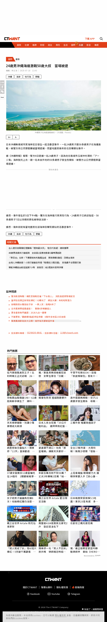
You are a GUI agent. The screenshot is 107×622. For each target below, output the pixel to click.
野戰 (37, 76)
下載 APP (90, 38)
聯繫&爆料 (46, 587)
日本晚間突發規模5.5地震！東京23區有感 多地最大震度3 (84, 499)
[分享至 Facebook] (2, 87)
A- (16, 137)
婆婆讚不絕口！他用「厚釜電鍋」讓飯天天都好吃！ (52, 449)
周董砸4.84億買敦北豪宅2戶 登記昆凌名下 (53, 524)
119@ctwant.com (69, 332)
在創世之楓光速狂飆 (81, 523)
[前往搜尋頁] (101, 38)
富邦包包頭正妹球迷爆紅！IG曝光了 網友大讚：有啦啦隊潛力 (41, 300)
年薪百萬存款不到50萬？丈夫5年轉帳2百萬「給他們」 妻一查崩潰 (52, 474)
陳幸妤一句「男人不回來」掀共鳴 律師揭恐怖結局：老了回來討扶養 (53, 550)
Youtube (55, 594)
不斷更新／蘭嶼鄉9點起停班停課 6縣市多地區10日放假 (38, 316)
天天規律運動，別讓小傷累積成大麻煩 (20, 424)
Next (2, 97)
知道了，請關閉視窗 (93, 609)
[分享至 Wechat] (2, 91)
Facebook (35, 594)
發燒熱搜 (79, 587)
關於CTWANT (30, 587)
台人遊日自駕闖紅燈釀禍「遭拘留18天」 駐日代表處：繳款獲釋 (38, 248)
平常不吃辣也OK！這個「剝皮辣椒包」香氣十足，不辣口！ (83, 374)
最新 (19, 45)
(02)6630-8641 (34, 332)
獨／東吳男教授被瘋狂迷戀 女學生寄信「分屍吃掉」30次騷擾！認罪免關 (52, 374)
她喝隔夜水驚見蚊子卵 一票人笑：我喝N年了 (33, 304)
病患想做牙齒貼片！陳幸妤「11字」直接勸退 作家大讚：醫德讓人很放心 (21, 449)
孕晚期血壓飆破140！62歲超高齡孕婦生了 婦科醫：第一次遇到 (22, 399)
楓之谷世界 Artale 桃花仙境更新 (21, 524)
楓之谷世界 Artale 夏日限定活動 (53, 499)
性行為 (28, 76)
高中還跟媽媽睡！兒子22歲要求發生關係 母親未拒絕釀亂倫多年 (84, 399)
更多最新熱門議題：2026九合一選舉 (28, 312)
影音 (89, 45)
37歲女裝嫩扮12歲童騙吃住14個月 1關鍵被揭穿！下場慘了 (21, 474)
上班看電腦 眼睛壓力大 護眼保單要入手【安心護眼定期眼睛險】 (84, 474)
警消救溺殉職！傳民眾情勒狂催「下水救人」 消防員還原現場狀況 (43, 296)
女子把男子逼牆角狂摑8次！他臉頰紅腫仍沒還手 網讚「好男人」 (22, 499)
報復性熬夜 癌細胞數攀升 (53, 397)
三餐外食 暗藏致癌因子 (83, 422)
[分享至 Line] (2, 82)
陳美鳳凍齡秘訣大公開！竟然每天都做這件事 (32, 321)
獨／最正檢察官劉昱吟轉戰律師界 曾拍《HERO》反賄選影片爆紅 (85, 550)
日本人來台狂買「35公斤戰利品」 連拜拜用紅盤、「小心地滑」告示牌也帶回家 (53, 424)
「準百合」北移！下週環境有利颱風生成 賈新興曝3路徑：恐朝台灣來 (42, 257)
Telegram (75, 594)
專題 (96, 45)
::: (9, 49)
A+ (9, 137)
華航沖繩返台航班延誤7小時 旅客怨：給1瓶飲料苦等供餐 (36, 267)
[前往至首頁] (12, 38)
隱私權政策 (61, 615)
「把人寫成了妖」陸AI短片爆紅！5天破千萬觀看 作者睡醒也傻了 (22, 550)
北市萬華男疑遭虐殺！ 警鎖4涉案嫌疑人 (31, 308)
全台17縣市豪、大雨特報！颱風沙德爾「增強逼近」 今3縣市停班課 (84, 449)
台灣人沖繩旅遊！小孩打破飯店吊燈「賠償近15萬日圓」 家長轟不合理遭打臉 (45, 262)
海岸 (18, 76)
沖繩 (10, 76)
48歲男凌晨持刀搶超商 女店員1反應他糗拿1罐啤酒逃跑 (35, 252)
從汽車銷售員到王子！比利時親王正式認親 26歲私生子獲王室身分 (21, 374)
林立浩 (14, 70)
